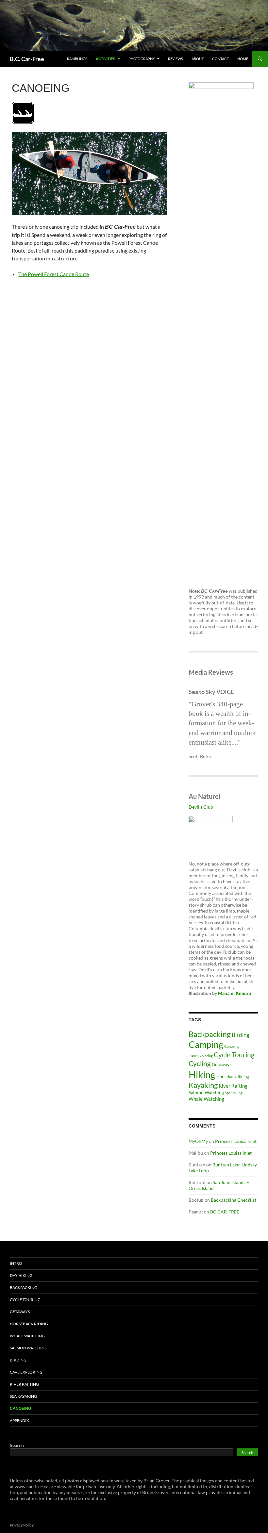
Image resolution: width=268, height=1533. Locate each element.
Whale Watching (206, 1099)
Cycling (200, 1063)
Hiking (202, 1074)
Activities (105, 59)
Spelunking (234, 1093)
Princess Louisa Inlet (236, 1141)
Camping (206, 1044)
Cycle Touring (234, 1054)
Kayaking (203, 1084)
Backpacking (210, 1034)
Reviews (175, 59)
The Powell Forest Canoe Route (53, 274)
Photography (141, 59)
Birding (240, 1034)
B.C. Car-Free (27, 58)
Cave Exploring (201, 1056)
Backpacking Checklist (233, 1200)
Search (17, 1445)
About (198, 59)
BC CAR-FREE (224, 1211)
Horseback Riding (232, 1076)
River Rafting (233, 1086)
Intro (16, 1263)
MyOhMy (198, 1141)
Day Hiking (21, 1275)
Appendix (19, 1420)
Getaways (221, 1064)
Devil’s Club (201, 807)
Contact (220, 59)
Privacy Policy (22, 1525)
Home (242, 59)
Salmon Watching (206, 1092)
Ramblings (77, 59)
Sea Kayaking (23, 1396)
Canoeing (232, 1046)
